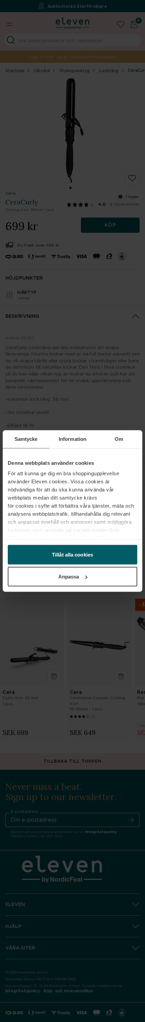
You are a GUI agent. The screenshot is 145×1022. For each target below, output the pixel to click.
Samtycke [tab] (26, 439)
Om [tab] (119, 439)
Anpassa (68, 576)
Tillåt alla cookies (72, 554)
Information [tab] (72, 439)
